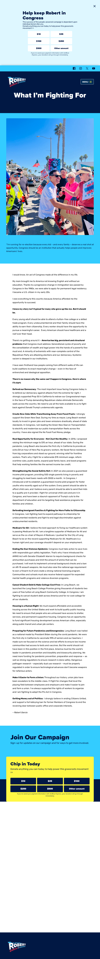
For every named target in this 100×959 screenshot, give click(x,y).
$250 (61, 41)
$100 (38, 41)
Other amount (61, 48)
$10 (39, 34)
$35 (61, 34)
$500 (38, 48)
